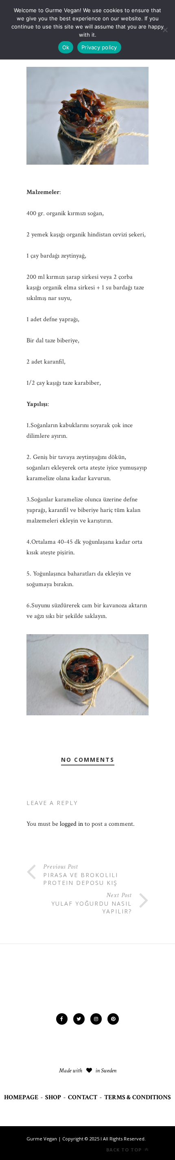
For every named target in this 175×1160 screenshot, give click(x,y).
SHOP (53, 1097)
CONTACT (82, 1097)
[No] (165, 30)
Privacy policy (99, 47)
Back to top (124, 1150)
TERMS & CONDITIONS (137, 1097)
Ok (66, 47)
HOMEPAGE (21, 1097)
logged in (71, 824)
